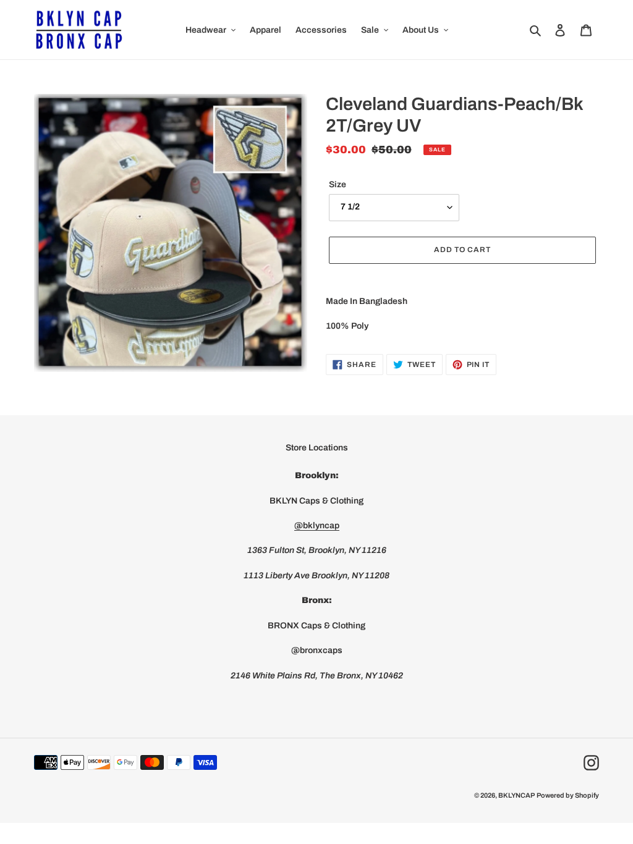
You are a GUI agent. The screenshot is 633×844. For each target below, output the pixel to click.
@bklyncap (316, 525)
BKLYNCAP (516, 795)
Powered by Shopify (568, 795)
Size (337, 184)
